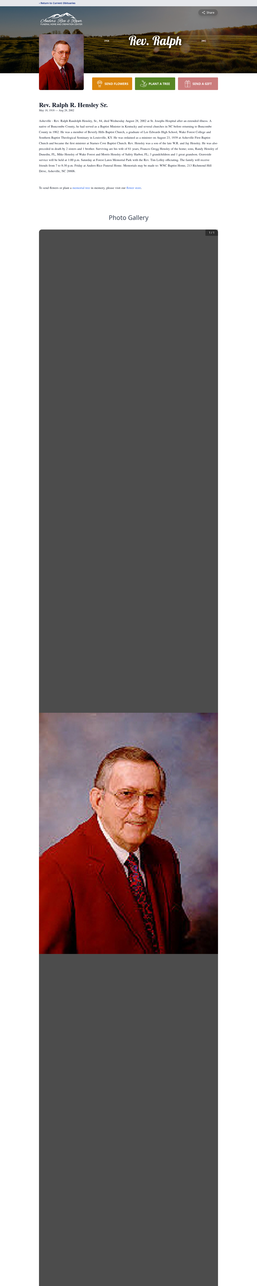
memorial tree (81, 188)
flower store (133, 188)
